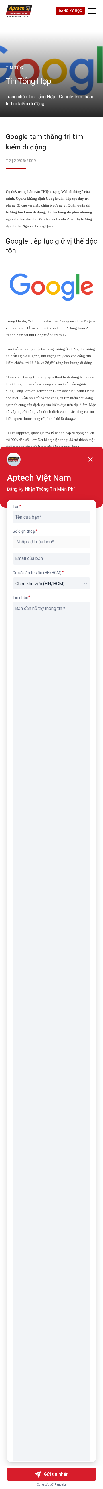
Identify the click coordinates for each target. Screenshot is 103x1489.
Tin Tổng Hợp (42, 96)
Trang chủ (15, 96)
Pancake (60, 1484)
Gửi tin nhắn (56, 1474)
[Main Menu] (92, 11)
